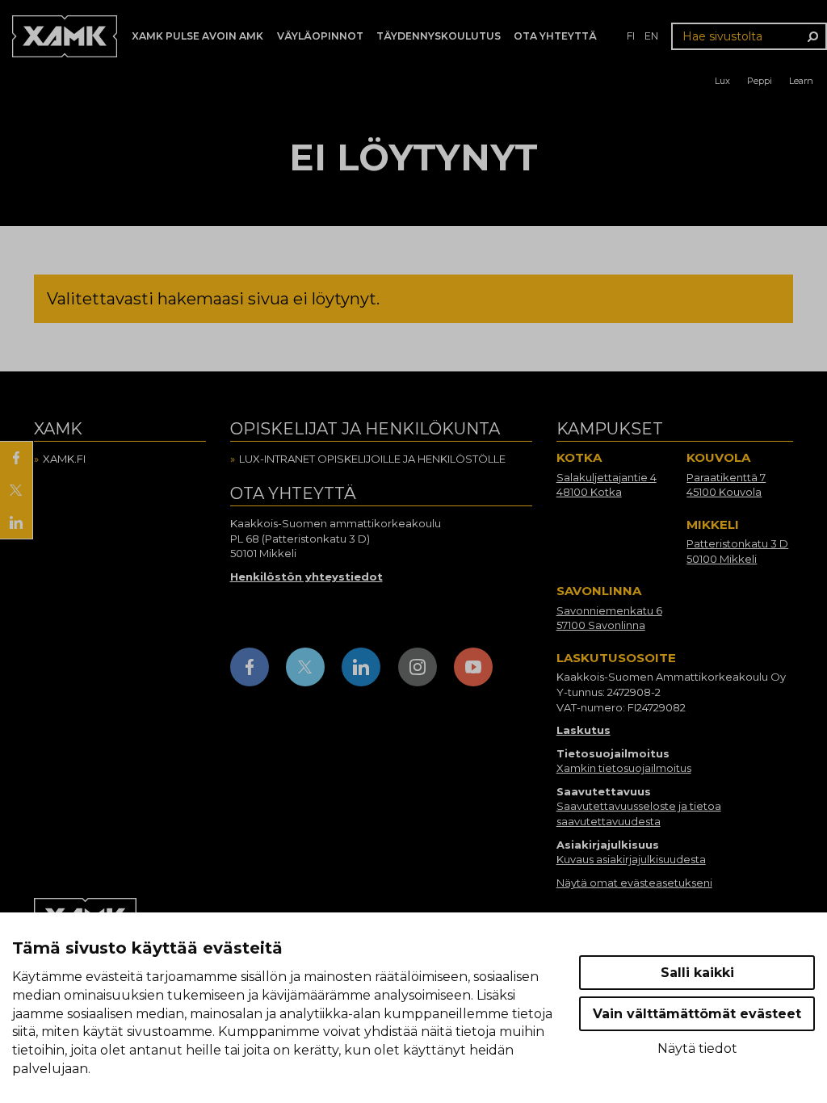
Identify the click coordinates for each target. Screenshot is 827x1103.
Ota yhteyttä (555, 36)
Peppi (759, 80)
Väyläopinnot (320, 36)
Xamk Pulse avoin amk (197, 36)
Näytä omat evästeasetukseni (634, 882)
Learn (801, 80)
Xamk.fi (64, 458)
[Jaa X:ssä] (16, 490)
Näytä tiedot (697, 1048)
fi (631, 36)
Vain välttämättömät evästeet (697, 1013)
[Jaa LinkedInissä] (16, 522)
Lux (722, 80)
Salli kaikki (697, 972)
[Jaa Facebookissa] (16, 458)
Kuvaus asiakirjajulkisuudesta (631, 859)
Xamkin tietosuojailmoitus (623, 767)
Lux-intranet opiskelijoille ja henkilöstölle (372, 458)
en (651, 36)
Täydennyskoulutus (438, 36)
